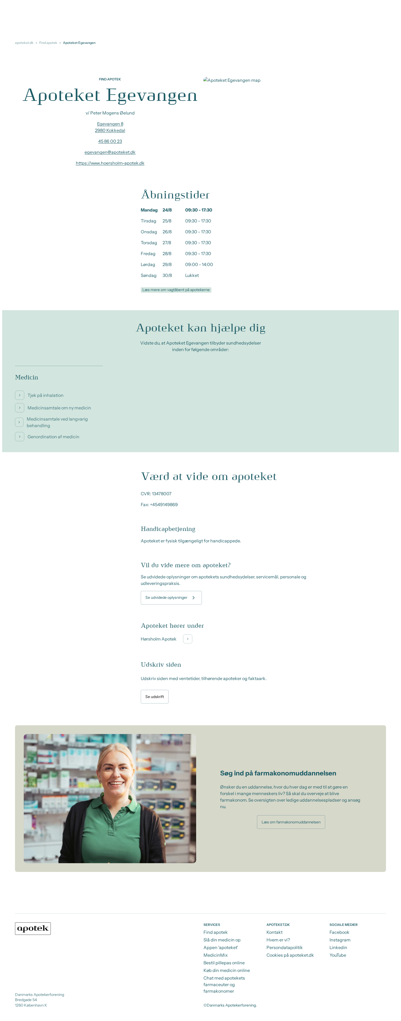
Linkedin (338, 947)
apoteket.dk (24, 43)
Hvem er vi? (278, 940)
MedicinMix (216, 955)
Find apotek (48, 43)
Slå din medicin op (222, 940)
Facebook (339, 932)
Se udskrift (154, 696)
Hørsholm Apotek (158, 639)
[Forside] (33, 928)
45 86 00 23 (110, 141)
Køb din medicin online (227, 970)
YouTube (338, 955)
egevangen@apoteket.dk (110, 152)
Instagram (340, 940)
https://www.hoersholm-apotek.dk (110, 163)
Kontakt (275, 932)
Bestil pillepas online (224, 962)
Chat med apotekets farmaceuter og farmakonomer (224, 984)
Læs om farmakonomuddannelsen (291, 822)
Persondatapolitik (285, 947)
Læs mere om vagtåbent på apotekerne (176, 289)
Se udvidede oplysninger (166, 597)
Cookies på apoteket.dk (290, 955)
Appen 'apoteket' (221, 947)
